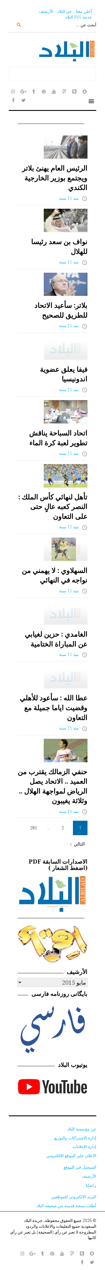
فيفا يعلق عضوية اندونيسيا (64, 374)
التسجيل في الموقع (80, 1167)
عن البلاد (64, 11)
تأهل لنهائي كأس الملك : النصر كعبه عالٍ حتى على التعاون (53, 506)
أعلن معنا (84, 11)
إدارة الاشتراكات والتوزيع (75, 1138)
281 (33, 828)
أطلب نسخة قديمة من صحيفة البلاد (66, 1205)
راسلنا (91, 1185)
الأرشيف (46, 11)
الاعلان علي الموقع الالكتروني (71, 1155)
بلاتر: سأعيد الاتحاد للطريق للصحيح (61, 310)
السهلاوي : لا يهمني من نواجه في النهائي (55, 575)
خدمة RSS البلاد (78, 17)
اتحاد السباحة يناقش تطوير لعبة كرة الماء (58, 437)
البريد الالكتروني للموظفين (73, 1196)
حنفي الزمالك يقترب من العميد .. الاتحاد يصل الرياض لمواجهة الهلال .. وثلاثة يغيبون (53, 786)
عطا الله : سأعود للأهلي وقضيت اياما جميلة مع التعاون (54, 707)
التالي (76, 844)
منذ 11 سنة (69, 198)
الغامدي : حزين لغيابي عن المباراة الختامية (56, 638)
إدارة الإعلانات (84, 1146)
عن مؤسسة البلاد (81, 1129)
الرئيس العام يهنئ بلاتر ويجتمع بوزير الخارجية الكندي (55, 177)
